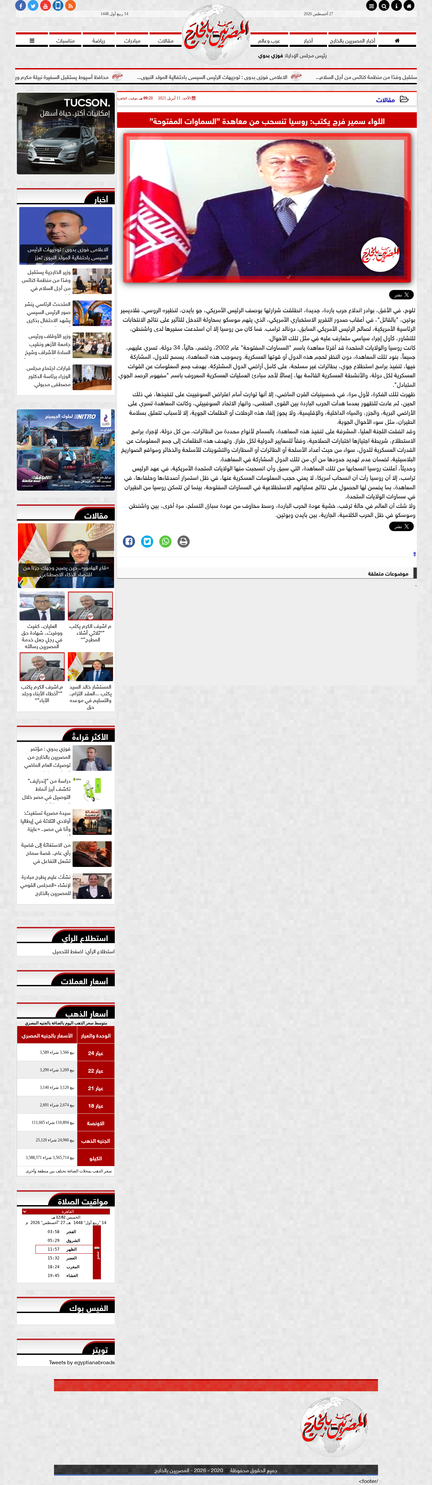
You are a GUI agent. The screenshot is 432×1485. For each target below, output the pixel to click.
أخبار (101, 197)
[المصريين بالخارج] (66, 135)
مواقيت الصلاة (83, 1199)
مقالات (385, 99)
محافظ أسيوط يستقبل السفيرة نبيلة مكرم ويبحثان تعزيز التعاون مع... (88, 76)
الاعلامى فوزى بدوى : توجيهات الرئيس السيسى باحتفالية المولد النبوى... (262, 76)
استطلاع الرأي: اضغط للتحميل (84, 950)
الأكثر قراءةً (90, 735)
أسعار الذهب (86, 1012)
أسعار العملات (84, 979)
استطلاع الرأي (85, 936)
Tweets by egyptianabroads (82, 1361)
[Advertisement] (267, 638)
